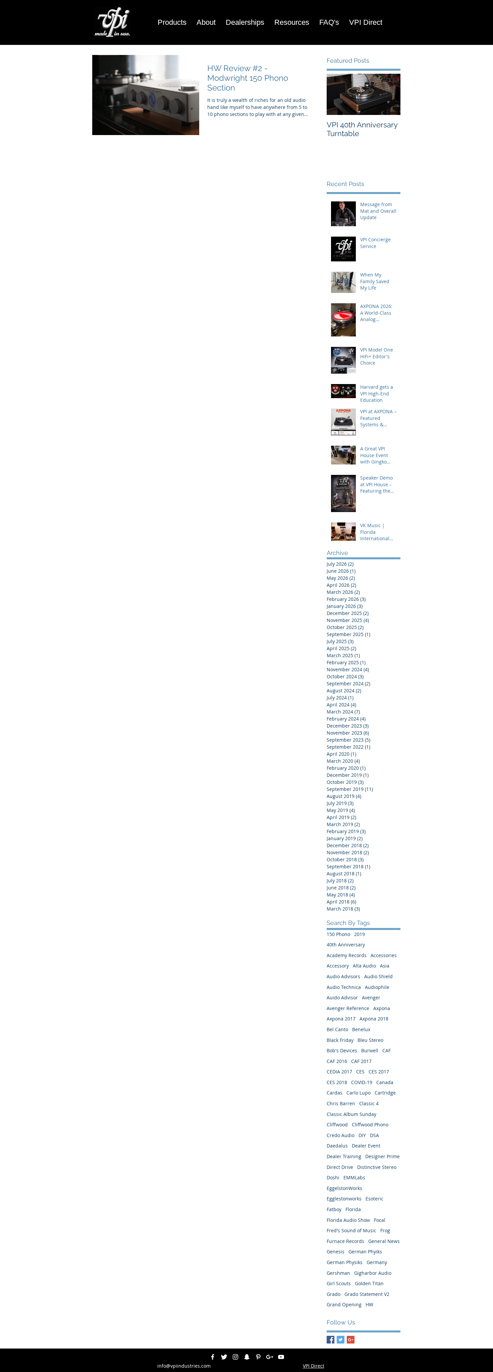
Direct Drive (340, 1167)
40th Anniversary (346, 944)
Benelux (361, 1029)
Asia (384, 965)
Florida (353, 1209)
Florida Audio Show (348, 1220)
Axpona (381, 1008)
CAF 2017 (361, 1061)
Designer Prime (382, 1156)
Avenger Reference (348, 1008)
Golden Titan (369, 1283)
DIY (362, 1135)
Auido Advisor (342, 997)
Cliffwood (337, 1124)
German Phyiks (365, 1251)
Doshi (333, 1177)
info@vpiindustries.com (184, 1366)
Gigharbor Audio (372, 1273)
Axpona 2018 (374, 1018)
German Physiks (345, 1262)
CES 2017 (379, 1071)
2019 (359, 934)
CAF (386, 1050)
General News (384, 1241)
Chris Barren (341, 1103)
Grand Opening (344, 1304)
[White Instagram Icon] (235, 1357)
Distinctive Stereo (376, 1167)
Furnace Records (345, 1241)
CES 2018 (337, 1082)
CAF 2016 (337, 1061)
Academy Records (347, 955)
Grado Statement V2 (366, 1294)
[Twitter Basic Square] (340, 1340)
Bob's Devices (342, 1050)
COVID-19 (361, 1082)
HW (369, 1304)
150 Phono (338, 934)
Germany (377, 1262)
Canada (384, 1082)
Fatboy (334, 1209)
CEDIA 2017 (339, 1071)
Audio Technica (344, 987)
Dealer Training (344, 1156)
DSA (374, 1135)
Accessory (338, 965)
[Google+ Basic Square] (350, 1340)
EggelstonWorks (344, 1188)
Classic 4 (369, 1103)
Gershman (338, 1273)
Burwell (369, 1050)
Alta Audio (364, 965)
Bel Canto (337, 1029)
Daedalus (337, 1145)
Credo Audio (340, 1135)
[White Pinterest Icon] (258, 1357)
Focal (379, 1220)
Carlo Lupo (358, 1092)
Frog (385, 1230)
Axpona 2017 (341, 1018)
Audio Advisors (343, 976)
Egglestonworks (344, 1198)
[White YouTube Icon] (281, 1357)
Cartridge (385, 1092)
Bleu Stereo (370, 1040)
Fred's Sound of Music (351, 1230)
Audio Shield (378, 976)
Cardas (334, 1092)
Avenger (371, 997)
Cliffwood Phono (370, 1124)
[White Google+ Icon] (269, 1357)
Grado (333, 1294)
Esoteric (374, 1198)
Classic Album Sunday (351, 1114)
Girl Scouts (339, 1283)
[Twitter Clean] (224, 1357)
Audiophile (377, 987)
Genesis (335, 1251)
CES (360, 1071)
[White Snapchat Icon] (247, 1357)
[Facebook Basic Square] (330, 1340)
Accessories (384, 955)
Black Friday (340, 1040)
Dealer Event (366, 1145)
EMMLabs (354, 1177)
